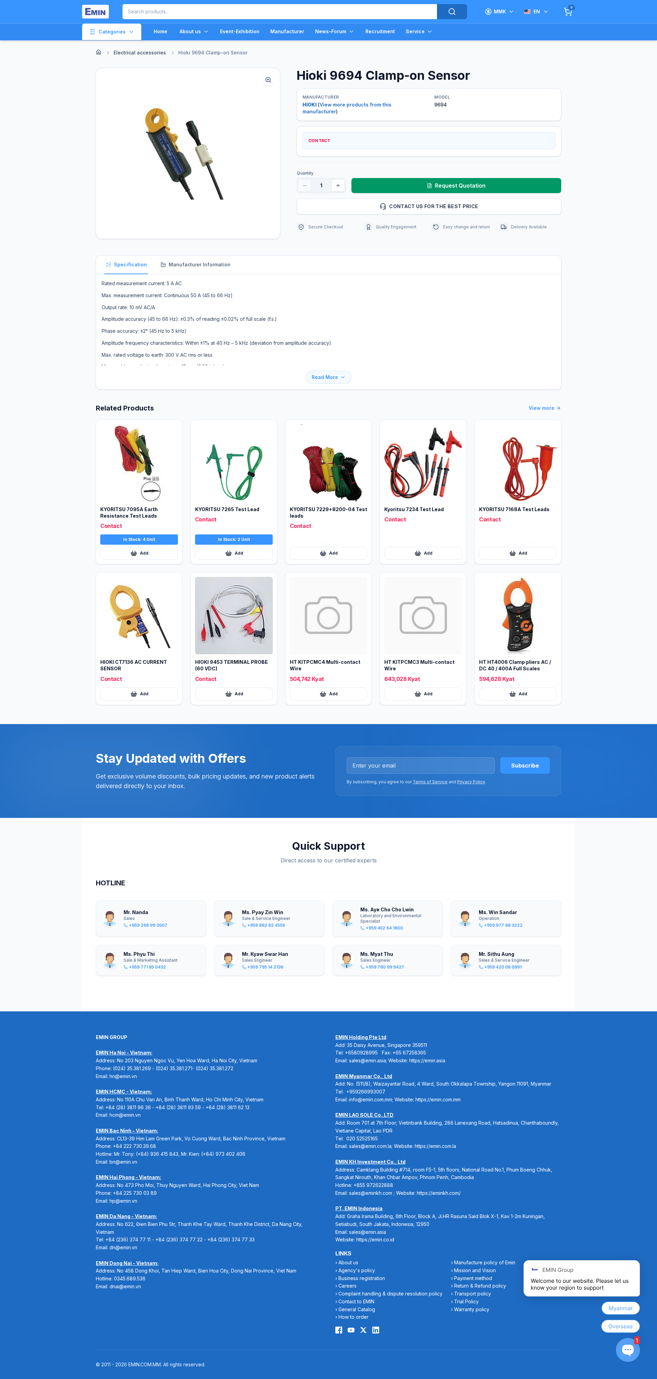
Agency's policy (356, 1270)
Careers (347, 1286)
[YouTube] (351, 1330)
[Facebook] (338, 1330)
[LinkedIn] (375, 1330)
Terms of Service (430, 781)
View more (541, 408)
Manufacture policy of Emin (484, 1262)
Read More (325, 377)
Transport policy (472, 1293)
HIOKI (309, 104)
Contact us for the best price (433, 206)
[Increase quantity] (338, 185)
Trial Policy (466, 1301)
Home (160, 31)
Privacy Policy (471, 781)
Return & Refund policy (480, 1286)
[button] (188, 153)
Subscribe (525, 765)
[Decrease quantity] (304, 185)
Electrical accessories (140, 52)
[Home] (98, 52)
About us (190, 31)
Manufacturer (287, 31)
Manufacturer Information (200, 264)
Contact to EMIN (356, 1301)
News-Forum (330, 31)
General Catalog (356, 1309)
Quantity (305, 173)
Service (415, 31)
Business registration (361, 1278)
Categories (112, 32)
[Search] (452, 11)
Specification (130, 264)
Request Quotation (460, 185)
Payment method (473, 1278)
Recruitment (380, 31)
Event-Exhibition (239, 31)
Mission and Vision (475, 1270)
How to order (353, 1317)
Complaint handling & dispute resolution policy (390, 1293)
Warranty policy (471, 1309)
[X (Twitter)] (363, 1330)
